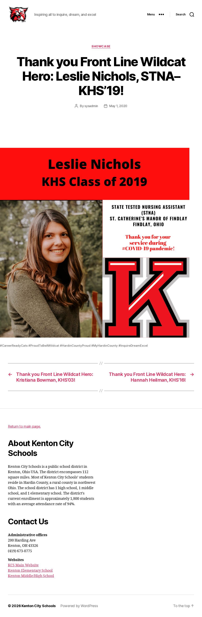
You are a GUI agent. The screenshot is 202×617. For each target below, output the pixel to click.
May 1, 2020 (118, 106)
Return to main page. (24, 426)
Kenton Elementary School (30, 570)
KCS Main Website (23, 565)
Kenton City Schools (39, 606)
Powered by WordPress (79, 606)
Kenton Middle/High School (31, 576)
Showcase (101, 46)
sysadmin (91, 106)
